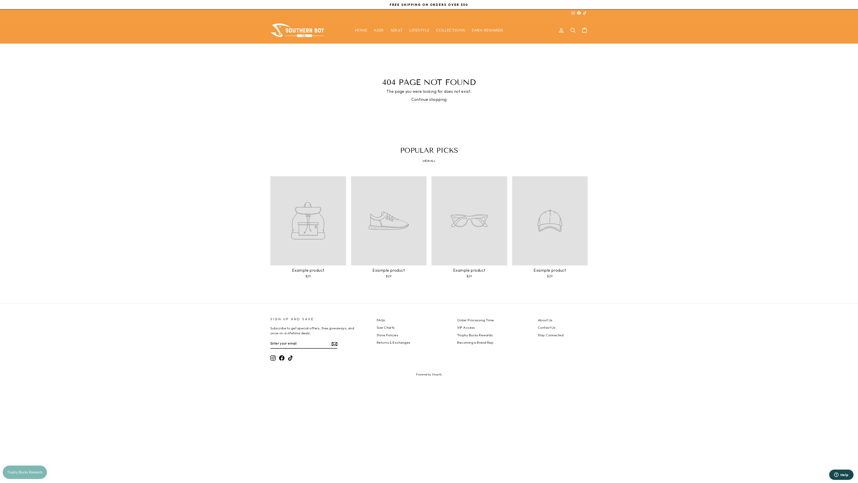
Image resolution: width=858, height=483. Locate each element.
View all (429, 161)
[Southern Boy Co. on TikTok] (290, 358)
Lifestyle (419, 30)
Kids (379, 30)
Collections (450, 30)
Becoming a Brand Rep (475, 342)
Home (361, 30)
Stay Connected (551, 335)
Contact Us (547, 327)
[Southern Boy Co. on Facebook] (281, 358)
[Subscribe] (334, 344)
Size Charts (386, 327)
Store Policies (387, 335)
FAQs (381, 320)
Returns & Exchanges (393, 342)
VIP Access (466, 327)
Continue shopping (429, 99)
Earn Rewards (487, 30)
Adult (396, 30)
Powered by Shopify (429, 374)
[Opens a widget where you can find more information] (841, 475)
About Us (545, 320)
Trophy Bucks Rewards (475, 335)
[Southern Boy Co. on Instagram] (273, 358)
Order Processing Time (475, 320)
